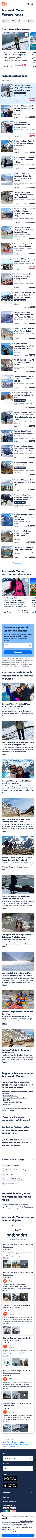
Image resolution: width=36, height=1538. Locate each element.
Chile (9, 1440)
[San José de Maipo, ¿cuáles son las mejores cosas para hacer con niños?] (32, 1130)
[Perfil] (32, 4)
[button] (18, 93)
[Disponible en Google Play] (10, 1478)
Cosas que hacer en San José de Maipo (15, 1444)
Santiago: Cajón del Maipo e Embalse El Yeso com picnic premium (16, 1306)
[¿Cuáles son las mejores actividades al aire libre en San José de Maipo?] (32, 1142)
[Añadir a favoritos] (26, 34)
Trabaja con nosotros (10, 1502)
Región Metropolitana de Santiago (13, 1442)
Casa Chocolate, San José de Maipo (15, 1098)
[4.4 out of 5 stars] (18, 1234)
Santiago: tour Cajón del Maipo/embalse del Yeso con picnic (18, 1246)
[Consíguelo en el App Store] (10, 1485)
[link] (18, 93)
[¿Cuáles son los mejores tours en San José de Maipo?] (32, 1119)
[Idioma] (28, 3)
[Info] (11, 80)
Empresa (6, 1497)
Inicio (3, 1440)
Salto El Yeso (7, 1100)
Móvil (5, 1474)
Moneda (6, 1464)
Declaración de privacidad (22, 666)
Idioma (5, 1454)
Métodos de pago (9, 1505)
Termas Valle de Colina (10, 1096)
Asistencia (6, 1493)
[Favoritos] (24, 4)
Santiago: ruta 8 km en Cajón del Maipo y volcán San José (17, 1405)
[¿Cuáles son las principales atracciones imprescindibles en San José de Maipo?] (32, 1085)
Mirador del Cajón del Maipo (12, 1102)
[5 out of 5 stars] (18, 1249)
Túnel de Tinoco (8, 1104)
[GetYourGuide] (4, 4)
